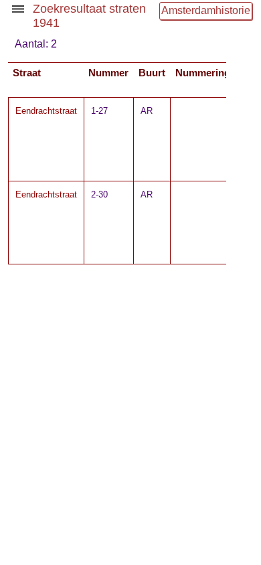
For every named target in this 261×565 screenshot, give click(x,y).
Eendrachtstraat (46, 111)
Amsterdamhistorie (205, 10)
